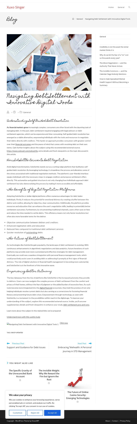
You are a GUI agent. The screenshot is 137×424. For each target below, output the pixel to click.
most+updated (17, 333)
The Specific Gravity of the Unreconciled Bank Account (20, 373)
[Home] (73, 19)
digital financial (46, 288)
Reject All (35, 413)
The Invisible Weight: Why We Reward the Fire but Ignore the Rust (49, 375)
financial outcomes (23, 144)
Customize (17, 413)
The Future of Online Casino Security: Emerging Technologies (78, 395)
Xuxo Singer (16, 7)
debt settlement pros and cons (76, 305)
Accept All (52, 413)
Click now (64, 323)
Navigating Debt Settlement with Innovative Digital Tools (107, 19)
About (107, 421)
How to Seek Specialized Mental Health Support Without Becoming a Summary (114, 82)
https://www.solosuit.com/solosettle (22, 151)
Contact (115, 421)
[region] (34, 405)
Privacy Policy (125, 421)
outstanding (31, 232)
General (27, 112)
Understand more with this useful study (23, 317)
